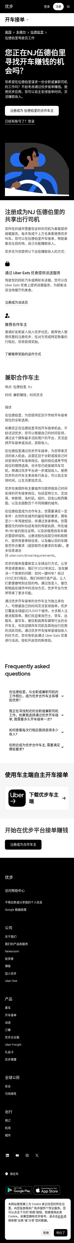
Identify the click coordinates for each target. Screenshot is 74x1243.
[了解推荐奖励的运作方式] (7, 315)
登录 (47, 6)
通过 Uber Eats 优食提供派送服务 (32, 273)
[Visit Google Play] (19, 1190)
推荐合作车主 (16, 324)
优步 (9, 6)
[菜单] (68, 6)
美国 (8, 32)
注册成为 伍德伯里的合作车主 (32, 111)
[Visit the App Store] (47, 1190)
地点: (8, 387)
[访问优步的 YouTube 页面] (17, 1155)
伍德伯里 (37, 32)
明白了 (60, 1232)
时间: (9, 395)
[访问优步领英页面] (7, 1155)
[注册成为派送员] (7, 264)
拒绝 (46, 1232)
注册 (58, 6)
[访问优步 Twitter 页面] (37, 1155)
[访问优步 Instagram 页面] (27, 1155)
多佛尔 (21, 32)
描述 (8, 407)
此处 (61, 1216)
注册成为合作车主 (23, 845)
